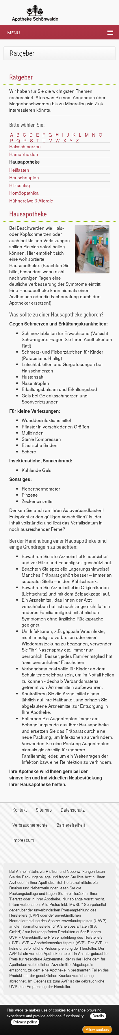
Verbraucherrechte (30, 825)
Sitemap (44, 810)
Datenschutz (73, 810)
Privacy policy (25, 1022)
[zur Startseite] (29, 12)
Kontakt (19, 810)
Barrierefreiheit (71, 825)
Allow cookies (97, 1029)
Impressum (23, 840)
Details (98, 1016)
